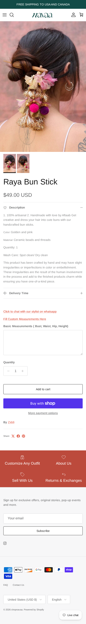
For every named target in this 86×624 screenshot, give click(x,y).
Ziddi (11, 422)
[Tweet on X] (13, 436)
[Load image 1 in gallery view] (43, 86)
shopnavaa (17, 609)
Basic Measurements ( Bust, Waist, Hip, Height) (35, 326)
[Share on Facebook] (18, 436)
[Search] (13, 14)
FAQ (5, 585)
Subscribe (43, 530)
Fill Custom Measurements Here (24, 319)
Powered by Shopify (34, 609)
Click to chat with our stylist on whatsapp (30, 311)
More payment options (43, 413)
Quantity (9, 362)
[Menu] (4, 14)
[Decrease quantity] (7, 371)
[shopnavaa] (43, 15)
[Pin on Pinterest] (23, 436)
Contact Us (18, 585)
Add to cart (43, 389)
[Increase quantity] (23, 371)
